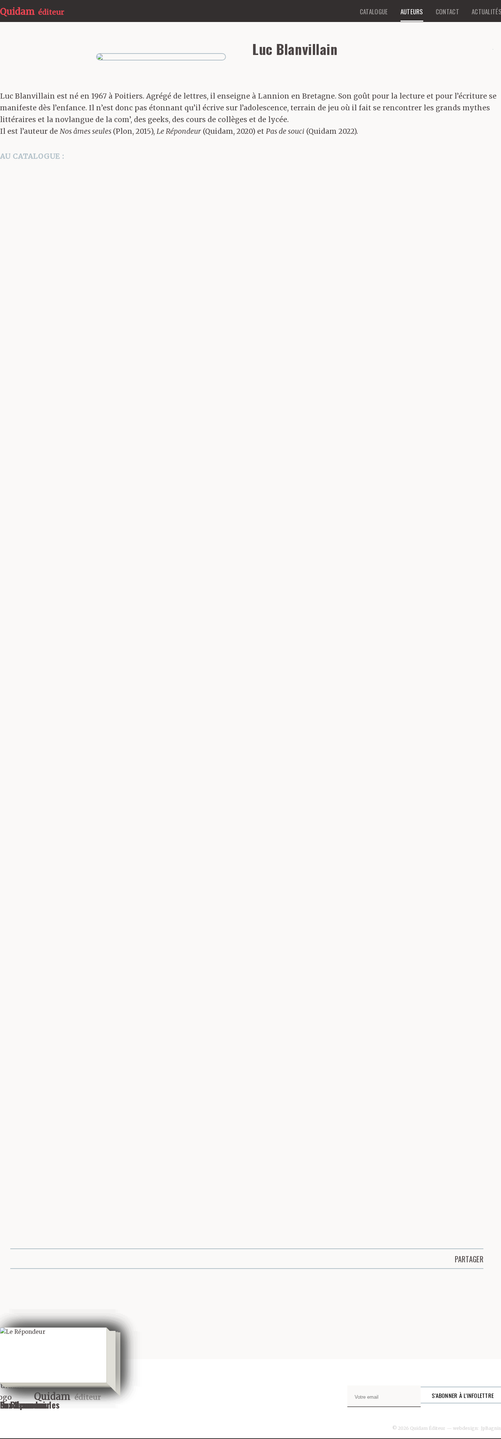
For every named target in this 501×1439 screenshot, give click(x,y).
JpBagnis (491, 1428)
